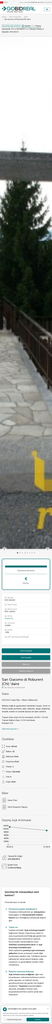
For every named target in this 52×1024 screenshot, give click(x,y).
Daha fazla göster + (10, 729)
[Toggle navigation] (47, 9)
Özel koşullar (26, 657)
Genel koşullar (26, 651)
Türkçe (5, 2)
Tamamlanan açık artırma (26, 571)
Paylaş (38, 26)
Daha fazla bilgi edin (14, 1020)
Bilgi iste (26, 664)
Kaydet (27, 26)
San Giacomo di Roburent (14, 687)
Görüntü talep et (26, 671)
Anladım (38, 1020)
